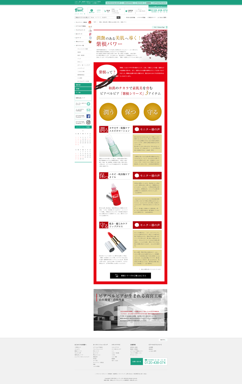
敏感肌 (113, 358)
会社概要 (151, 347)
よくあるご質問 (152, 351)
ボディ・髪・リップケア (84, 65)
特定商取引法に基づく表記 (140, 373)
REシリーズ (96, 351)
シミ (113, 351)
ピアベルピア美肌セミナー (136, 351)
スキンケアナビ (115, 347)
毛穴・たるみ (115, 360)
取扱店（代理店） (134, 349)
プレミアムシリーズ (98, 349)
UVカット (80, 62)
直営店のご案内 (134, 347)
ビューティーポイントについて (82, 356)
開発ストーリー (78, 351)
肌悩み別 (95, 356)
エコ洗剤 (80, 78)
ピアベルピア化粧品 (98, 347)
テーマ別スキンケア (116, 349)
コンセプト (77, 349)
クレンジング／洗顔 (83, 49)
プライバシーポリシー (101, 373)
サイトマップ (122, 373)
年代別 (94, 358)
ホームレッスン (134, 354)
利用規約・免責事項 (112, 373)
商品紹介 (151, 349)
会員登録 (99, 10)
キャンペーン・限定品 (98, 362)
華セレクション (96, 354)
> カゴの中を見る (115, 12)
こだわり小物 (81, 71)
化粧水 (79, 52)
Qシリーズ (95, 352)
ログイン (99, 11)
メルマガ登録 (96, 366)
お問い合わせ (129, 373)
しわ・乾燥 (114, 356)
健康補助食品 (81, 74)
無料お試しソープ (79, 354)
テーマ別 (95, 360)
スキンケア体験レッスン (136, 352)
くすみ (113, 354)
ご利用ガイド (78, 347)
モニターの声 (78, 352)
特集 (94, 364)
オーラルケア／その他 (83, 81)
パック (79, 58)
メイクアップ (81, 68)
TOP (95, 22)
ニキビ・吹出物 (115, 352)
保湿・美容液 (81, 55)
